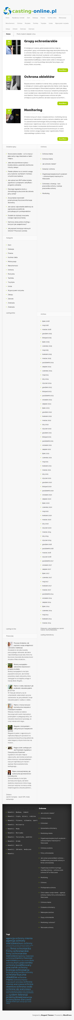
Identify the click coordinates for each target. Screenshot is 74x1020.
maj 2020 (45, 511)
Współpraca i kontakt (18, 18)
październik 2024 (48, 362)
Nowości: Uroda (14, 841)
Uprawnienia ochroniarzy (49, 828)
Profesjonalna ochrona (48, 887)
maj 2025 (45, 350)
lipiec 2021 (45, 453)
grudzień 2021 (47, 433)
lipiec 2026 (46, 321)
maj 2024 (45, 375)
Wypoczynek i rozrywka (61, 23)
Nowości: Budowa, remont (18, 812)
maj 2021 (45, 462)
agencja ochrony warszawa (15, 942)
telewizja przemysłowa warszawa (19, 998)
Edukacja (35, 18)
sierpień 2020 (46, 499)
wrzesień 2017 (47, 565)
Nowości (11, 853)
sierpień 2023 (46, 404)
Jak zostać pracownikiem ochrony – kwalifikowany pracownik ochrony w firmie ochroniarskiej (53, 860)
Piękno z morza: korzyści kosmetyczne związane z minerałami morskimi (19, 707)
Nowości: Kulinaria (16, 825)
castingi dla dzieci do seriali (12, 945)
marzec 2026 (46, 329)
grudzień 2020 (47, 482)
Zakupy (8, 29)
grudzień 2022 (47, 412)
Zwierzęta (23, 29)
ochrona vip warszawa (18, 989)
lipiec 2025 (45, 342)
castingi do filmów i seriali (19, 946)
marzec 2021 (46, 470)
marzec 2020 (46, 519)
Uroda (51, 23)
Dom (28, 18)
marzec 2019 (46, 532)
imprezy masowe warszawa (19, 959)
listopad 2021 (46, 437)
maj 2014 (45, 615)
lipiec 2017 (45, 573)
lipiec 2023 (45, 408)
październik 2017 (47, 561)
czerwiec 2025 (47, 346)
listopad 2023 (46, 391)
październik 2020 (48, 491)
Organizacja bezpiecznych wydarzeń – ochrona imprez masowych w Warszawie (54, 176)
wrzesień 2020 (47, 495)
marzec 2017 (46, 590)
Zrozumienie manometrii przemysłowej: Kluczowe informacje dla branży (20, 200)
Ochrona (19, 23)
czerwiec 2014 (47, 610)
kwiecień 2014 (47, 619)
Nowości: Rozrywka (15, 833)
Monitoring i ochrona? (48, 922)
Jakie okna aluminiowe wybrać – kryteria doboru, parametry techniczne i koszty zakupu (20, 165)
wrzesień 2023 (47, 400)
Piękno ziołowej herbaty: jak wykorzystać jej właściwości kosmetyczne (19, 774)
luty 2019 (45, 536)
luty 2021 (45, 474)
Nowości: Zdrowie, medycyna (19, 849)
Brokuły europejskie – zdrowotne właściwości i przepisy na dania (19, 667)
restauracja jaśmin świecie (14, 991)
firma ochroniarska (20, 948)
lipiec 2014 (45, 606)
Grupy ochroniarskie (40, 41)
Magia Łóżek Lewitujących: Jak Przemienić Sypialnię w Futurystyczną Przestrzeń (20, 750)
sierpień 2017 (46, 569)
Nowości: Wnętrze (15, 845)
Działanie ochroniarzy (48, 907)
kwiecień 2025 (47, 354)
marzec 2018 (46, 553)
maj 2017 (45, 581)
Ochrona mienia (47, 154)
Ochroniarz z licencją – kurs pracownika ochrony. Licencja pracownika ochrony (52, 186)
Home (7, 18)
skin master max (28, 991)
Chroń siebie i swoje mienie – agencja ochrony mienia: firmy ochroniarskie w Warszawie (53, 895)
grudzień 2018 (47, 544)
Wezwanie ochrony (47, 927)
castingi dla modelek (24, 945)
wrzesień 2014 (47, 598)
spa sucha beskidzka (14, 992)
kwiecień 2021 (47, 466)
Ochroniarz (44, 823)
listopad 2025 (46, 338)
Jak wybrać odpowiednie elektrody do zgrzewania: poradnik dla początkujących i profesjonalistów (20, 209)
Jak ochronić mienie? (49, 164)
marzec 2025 (46, 358)
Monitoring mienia (46, 833)
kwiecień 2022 (47, 416)
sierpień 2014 (46, 602)
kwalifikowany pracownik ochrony (18, 966)
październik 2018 (47, 548)
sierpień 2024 (46, 367)
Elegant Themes (47, 1015)
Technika (35, 23)
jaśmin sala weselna (23, 960)
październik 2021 (47, 441)
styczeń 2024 (46, 383)
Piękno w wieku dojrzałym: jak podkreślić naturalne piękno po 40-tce (20, 688)
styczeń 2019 (46, 540)
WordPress (67, 1015)
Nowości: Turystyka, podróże (20, 837)
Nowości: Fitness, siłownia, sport (23, 820)
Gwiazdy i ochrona (48, 169)
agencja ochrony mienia (19, 938)
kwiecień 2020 (47, 515)
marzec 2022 (46, 420)
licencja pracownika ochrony (19, 972)
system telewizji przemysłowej (17, 996)
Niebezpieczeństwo (47, 912)
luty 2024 (45, 379)
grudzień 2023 (47, 387)
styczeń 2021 (46, 478)
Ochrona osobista (47, 848)
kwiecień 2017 (47, 586)
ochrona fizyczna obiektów (16, 976)
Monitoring (33, 110)
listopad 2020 (47, 486)
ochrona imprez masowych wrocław (16, 981)
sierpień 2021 (46, 449)
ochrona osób (24, 986)
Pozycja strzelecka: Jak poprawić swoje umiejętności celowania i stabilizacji (20, 645)
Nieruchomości (10, 23)
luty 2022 (45, 424)
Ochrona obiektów (39, 77)
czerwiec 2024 (47, 371)
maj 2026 (45, 325)
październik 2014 (47, 594)
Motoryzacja (62, 18)
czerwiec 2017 (47, 577)
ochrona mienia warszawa (19, 983)
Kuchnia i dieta (52, 18)
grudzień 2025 (47, 333)
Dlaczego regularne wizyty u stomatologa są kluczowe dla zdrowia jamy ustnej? (20, 191)
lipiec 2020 (46, 503)
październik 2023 (48, 395)
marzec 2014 (46, 623)
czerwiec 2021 (47, 457)
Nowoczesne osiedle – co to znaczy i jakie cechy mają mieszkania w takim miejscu (20, 156)
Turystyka (43, 23)
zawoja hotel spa (12, 1001)
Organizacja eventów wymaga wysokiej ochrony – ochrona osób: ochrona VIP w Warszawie (52, 870)
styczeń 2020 (46, 528)
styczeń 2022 (46, 429)
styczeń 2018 (46, 557)
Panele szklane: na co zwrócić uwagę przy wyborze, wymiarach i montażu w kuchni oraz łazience (20, 174)
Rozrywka (27, 23)
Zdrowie (15, 29)
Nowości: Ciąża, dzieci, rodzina (22, 816)
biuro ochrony (25, 943)
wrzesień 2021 (47, 445)
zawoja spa (23, 1001)
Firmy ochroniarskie (47, 853)
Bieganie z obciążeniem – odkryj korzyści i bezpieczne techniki (20, 728)
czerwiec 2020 (47, 507)
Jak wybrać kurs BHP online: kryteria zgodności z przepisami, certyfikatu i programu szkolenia (20, 182)
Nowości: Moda (13, 829)
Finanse (43, 18)
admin (34, 45)
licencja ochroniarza (17, 969)
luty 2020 (45, 524)
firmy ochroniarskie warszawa (16, 954)
